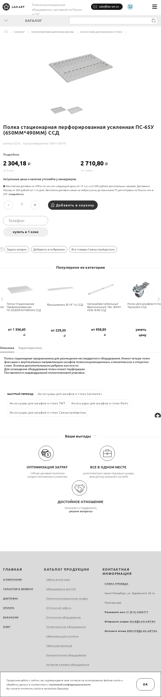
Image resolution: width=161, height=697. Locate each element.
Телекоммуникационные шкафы (52, 32)
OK (145, 684)
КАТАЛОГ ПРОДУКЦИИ (66, 569)
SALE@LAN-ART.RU (142, 621)
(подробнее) (16, 194)
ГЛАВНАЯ (12, 569)
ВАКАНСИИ (11, 617)
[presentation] (2, 299)
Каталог (19, 32)
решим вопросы (81, 511)
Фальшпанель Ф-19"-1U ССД (65, 304)
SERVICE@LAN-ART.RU (142, 631)
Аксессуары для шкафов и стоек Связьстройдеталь (48, 412)
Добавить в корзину (75, 205)
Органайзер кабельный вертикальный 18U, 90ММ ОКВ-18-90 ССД (104, 307)
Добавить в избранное (49, 249)
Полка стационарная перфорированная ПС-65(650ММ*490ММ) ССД (24, 307)
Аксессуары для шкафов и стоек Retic (99, 403)
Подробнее (11, 154)
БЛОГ (6, 626)
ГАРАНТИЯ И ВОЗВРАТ (18, 589)
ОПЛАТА (8, 608)
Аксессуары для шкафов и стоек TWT (37, 403)
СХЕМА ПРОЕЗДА (116, 583)
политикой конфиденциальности (69, 684)
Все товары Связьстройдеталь (93, 249)
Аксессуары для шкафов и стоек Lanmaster (70, 394)
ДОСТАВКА (10, 598)
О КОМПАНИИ (12, 579)
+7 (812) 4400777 (137, 612)
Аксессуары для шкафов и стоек (101, 32)
